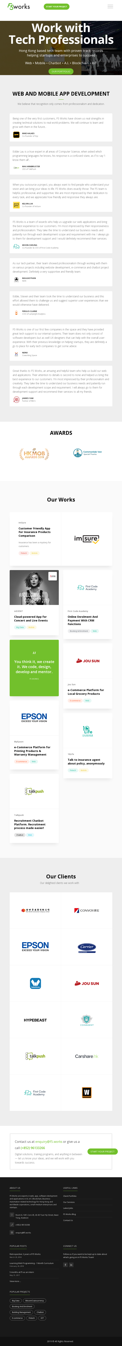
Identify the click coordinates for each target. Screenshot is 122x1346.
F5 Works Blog (69, 1214)
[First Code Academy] (35, 1093)
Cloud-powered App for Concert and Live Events (31, 618)
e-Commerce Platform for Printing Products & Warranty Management (32, 750)
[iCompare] (86, 910)
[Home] (18, 7)
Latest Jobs (68, 1208)
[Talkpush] (35, 1056)
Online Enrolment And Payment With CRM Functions (83, 620)
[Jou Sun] (86, 983)
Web (95, 631)
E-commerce (75, 700)
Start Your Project (56, 6)
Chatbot (19, 835)
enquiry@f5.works (49, 1142)
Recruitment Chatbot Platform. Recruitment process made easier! (30, 824)
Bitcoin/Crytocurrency (34, 1300)
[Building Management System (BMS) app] (86, 947)
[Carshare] (86, 1056)
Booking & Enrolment (79, 631)
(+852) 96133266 (33, 1148)
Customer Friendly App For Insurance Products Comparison (35, 531)
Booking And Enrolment (22, 1306)
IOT (42, 1318)
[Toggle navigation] (110, 6)
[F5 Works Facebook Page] (65, 1265)
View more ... (15, 1281)
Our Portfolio (61, 71)
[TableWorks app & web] (35, 983)
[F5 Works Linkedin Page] (71, 1265)
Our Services (69, 1202)
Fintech (24, 553)
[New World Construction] (35, 910)
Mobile (34, 553)
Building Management (21, 1312)
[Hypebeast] (35, 1020)
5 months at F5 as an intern (22, 1272)
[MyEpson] (35, 947)
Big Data (20, 627)
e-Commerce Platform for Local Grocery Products (86, 691)
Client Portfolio (69, 1196)
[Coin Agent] (86, 1020)
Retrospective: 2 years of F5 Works (25, 1254)
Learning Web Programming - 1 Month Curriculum (32, 1263)
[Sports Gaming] (86, 1093)
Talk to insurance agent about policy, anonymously (86, 761)
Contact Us (68, 1220)
